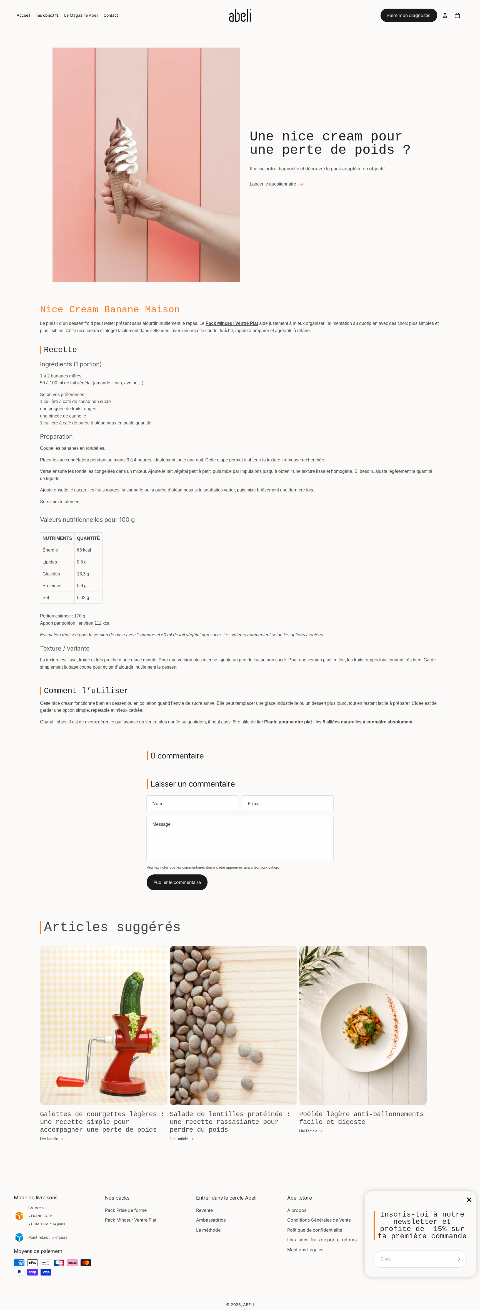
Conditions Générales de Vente (319, 1220)
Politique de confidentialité (314, 1230)
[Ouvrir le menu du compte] (445, 15)
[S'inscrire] (457, 1259)
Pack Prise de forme (126, 1210)
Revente (204, 1210)
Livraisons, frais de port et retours (322, 1239)
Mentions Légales (305, 1249)
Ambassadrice (211, 1220)
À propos (296, 1210)
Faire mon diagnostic (409, 15)
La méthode (208, 1230)
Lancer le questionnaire (273, 184)
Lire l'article (49, 1139)
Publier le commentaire (177, 882)
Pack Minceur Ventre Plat (130, 1220)
